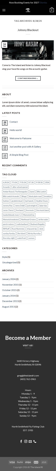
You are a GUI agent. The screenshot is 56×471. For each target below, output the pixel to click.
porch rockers (8, 224)
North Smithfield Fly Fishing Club (28, 426)
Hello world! (16, 130)
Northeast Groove (28, 219)
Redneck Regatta (37, 224)
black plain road (35, 196)
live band (19, 210)
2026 (47, 182)
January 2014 (8, 295)
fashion (6, 201)
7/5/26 (14, 182)
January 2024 (8, 279)
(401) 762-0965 (28, 379)
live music (30, 210)
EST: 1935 (28, 430)
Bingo (24, 196)
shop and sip (32, 229)
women (31, 238)
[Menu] (4, 10)
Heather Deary (42, 201)
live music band (42, 210)
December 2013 (10, 301)
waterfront (21, 238)
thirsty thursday (34, 233)
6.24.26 (6, 182)
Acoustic (6, 187)
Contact (14, 121)
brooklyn (47, 196)
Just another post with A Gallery (25, 146)
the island (21, 233)
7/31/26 (23, 182)
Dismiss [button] (43, 2)
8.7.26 (31, 182)
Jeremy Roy (7, 205)
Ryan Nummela (18, 229)
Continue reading (28, 78)
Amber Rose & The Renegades (15, 191)
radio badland (22, 224)
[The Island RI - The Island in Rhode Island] (28, 10)
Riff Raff (6, 229)
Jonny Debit (20, 205)
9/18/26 (39, 182)
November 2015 (10, 284)
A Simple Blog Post (19, 154)
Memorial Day (29, 215)
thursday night (9, 238)
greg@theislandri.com (28, 375)
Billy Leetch (41, 191)
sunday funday (9, 233)
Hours (28, 390)
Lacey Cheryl (8, 210)
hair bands (29, 201)
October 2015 (9, 290)
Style (4, 257)
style (41, 229)
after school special (20, 187)
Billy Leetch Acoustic (11, 196)
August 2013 (8, 306)
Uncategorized (9, 262)
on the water (43, 219)
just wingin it (32, 205)
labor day (43, 205)
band (32, 191)
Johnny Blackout (28, 30)
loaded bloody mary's (12, 215)
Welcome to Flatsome (20, 138)
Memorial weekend (11, 219)
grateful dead (16, 201)
